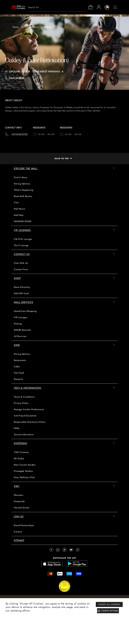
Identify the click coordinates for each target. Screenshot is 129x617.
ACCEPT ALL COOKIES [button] (109, 604)
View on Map (17, 78)
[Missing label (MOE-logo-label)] (18, 7)
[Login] (98, 7)
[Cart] (90, 9)
